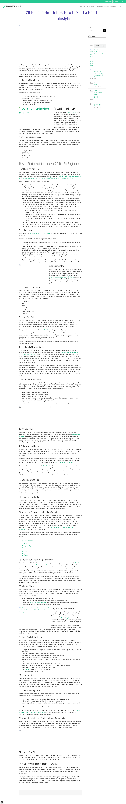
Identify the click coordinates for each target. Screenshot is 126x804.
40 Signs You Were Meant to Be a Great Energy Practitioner (98, 94)
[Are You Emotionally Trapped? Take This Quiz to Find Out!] (91, 70)
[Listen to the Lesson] (91, 83)
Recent (97, 46)
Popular (91, 46)
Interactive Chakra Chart (98, 105)
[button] (122, 6)
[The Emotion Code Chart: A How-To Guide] (91, 50)
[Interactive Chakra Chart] (91, 104)
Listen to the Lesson (98, 84)
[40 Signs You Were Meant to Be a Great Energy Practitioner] (91, 91)
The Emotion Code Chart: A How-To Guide (98, 51)
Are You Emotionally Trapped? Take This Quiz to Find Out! (99, 73)
